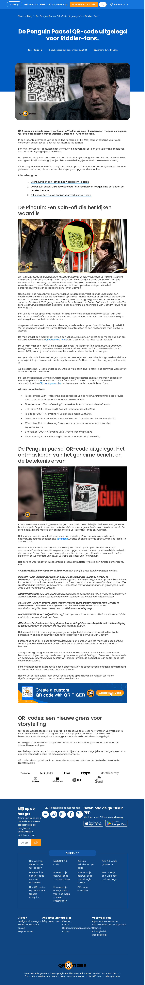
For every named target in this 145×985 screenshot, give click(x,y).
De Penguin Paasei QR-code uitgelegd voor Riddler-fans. (68, 16)
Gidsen (22, 917)
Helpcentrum (25, 931)
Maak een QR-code (85, 4)
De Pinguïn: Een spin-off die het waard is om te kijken (60, 181)
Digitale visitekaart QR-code (85, 864)
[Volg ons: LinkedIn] (45, 814)
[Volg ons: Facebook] (70, 814)
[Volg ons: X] (79, 814)
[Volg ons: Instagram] (62, 814)
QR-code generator (50, 383)
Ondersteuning (52, 917)
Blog (29, 16)
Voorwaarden (101, 917)
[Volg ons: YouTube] (53, 814)
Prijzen (65, 931)
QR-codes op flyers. (56, 339)
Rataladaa (62, 538)
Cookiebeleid (99, 934)
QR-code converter (83, 889)
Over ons (67, 921)
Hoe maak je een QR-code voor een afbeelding (36, 877)
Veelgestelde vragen (29, 921)
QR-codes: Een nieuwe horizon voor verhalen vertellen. (61, 195)
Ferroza (38, 50)
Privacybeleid (99, 931)
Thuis (20, 16)
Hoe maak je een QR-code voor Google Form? (84, 877)
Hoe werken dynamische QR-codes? (36, 864)
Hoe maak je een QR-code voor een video (61, 876)
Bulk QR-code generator (109, 862)
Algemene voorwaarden (105, 921)
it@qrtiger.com (50, 921)
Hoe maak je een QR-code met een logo (109, 876)
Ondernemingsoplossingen (77, 928)
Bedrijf (66, 917)
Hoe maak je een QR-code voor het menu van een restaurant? (61, 894)
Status (65, 924)
